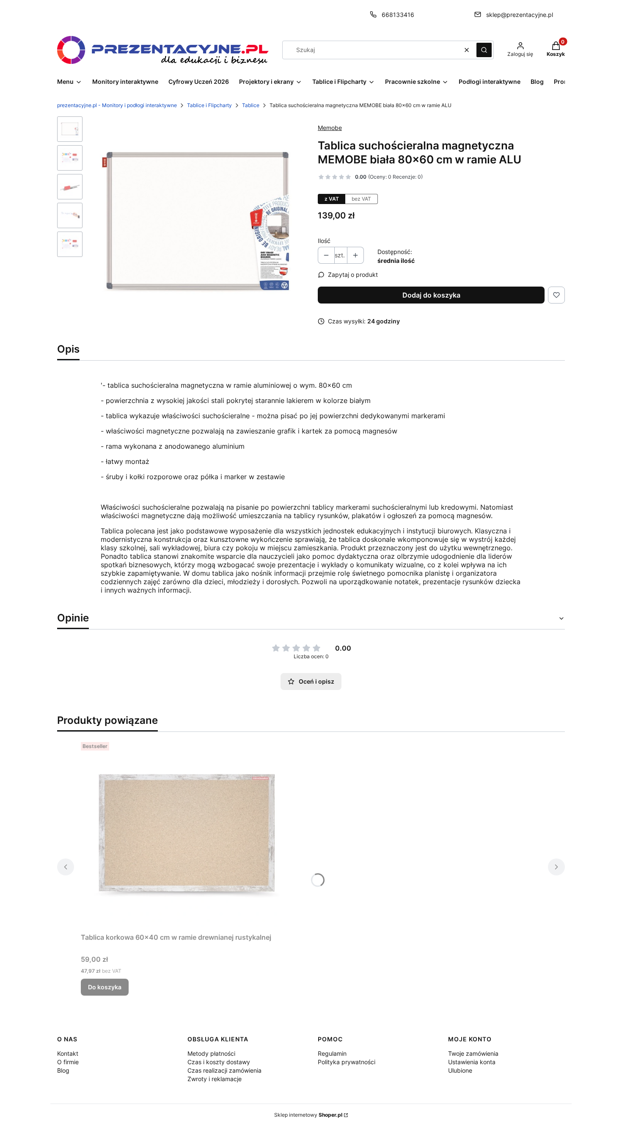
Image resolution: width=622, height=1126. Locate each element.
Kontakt (67, 1053)
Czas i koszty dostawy (218, 1061)
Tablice (250, 105)
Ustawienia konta (471, 1061)
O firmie (68, 1061)
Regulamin (332, 1053)
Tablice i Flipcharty (209, 105)
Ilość (324, 240)
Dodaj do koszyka (431, 295)
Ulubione (460, 1070)
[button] (484, 50)
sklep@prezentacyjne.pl (519, 14)
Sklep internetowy (308, 1115)
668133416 (398, 14)
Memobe (330, 127)
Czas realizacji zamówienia (224, 1070)
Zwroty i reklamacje (214, 1078)
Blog (63, 1070)
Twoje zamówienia (473, 1053)
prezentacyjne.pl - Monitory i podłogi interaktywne (117, 105)
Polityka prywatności (346, 1061)
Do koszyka (104, 987)
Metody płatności (211, 1053)
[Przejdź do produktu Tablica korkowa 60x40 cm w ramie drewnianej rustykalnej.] (186, 834)
